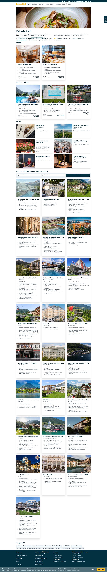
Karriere (18, 557)
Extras (52, 4)
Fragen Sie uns (59, 38)
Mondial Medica (38, 564)
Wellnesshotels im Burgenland (63, 548)
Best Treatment (38, 555)
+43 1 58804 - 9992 (58, 555)
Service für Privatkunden (21, 555)
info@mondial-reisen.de (78, 557)
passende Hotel (76, 38)
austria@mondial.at (59, 557)
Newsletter (68, 1)
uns (37, 35)
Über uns (68, 4)
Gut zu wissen (19, 558)
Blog (63, 4)
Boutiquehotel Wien (56, 545)
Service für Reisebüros (21, 553)
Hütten (34, 4)
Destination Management (40, 558)
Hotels (29, 4)
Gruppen (58, 4)
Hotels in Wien (66, 545)
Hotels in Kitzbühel (21, 548)
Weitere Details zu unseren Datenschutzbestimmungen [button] (68, 570)
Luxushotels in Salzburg (48, 548)
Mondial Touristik (38, 563)
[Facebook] (16, 564)
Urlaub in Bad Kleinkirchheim (34, 548)
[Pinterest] (62, 1)
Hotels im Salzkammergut (78, 548)
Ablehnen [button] (93, 569)
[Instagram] (20, 564)
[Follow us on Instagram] (59, 1)
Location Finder (38, 561)
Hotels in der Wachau (77, 545)
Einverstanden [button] (101, 569)
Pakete (47, 4)
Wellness (40, 4)
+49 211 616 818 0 (77, 555)
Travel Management (39, 553)
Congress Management (40, 557)
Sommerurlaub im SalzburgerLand (25, 545)
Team (17, 560)
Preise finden (78, 175)
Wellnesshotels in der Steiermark (42, 545)
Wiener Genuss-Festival (22, 40)
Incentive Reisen (38, 560)
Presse (17, 561)
